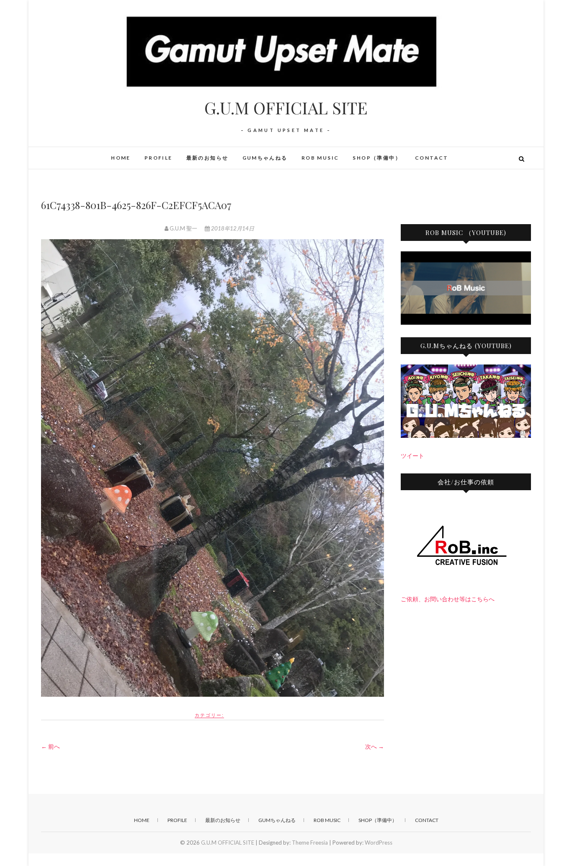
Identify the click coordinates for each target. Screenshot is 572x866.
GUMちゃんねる (265, 158)
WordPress (378, 842)
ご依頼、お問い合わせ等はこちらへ (448, 598)
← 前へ (50, 746)
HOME (121, 158)
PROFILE (158, 158)
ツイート (412, 455)
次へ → (374, 746)
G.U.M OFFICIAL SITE (286, 108)
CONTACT (431, 158)
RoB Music (320, 158)
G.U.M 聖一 (183, 228)
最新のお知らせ (207, 158)
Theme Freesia (310, 842)
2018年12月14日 (232, 228)
